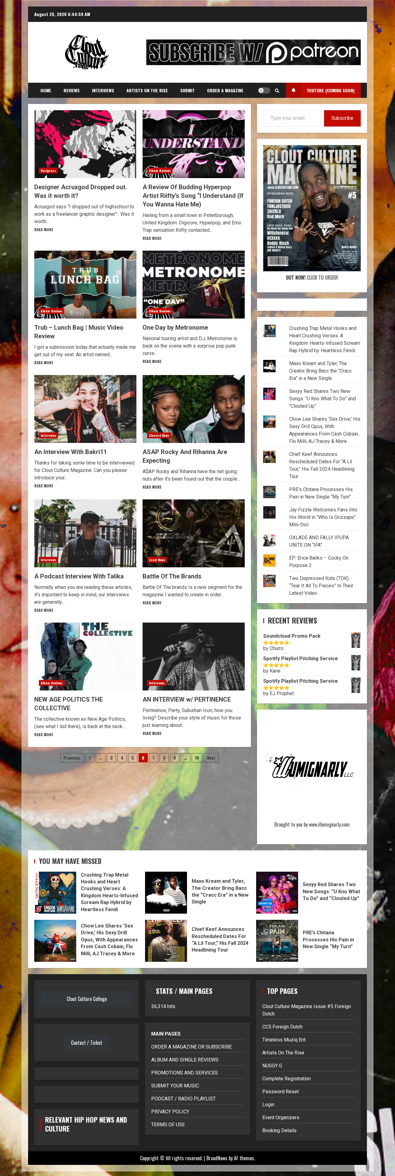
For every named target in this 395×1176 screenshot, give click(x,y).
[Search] (277, 90)
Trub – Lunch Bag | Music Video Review (85, 285)
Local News (157, 559)
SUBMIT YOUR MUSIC (175, 1086)
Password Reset (280, 1092)
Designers (48, 170)
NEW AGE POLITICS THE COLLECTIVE (85, 656)
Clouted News (159, 435)
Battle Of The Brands (194, 533)
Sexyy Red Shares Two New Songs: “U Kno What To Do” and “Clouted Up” (322, 398)
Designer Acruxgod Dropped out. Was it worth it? (85, 144)
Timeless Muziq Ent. (284, 1040)
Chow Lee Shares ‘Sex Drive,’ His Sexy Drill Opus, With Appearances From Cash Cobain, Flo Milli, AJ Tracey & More (55, 941)
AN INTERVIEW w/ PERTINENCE (194, 656)
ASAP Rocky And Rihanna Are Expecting (194, 409)
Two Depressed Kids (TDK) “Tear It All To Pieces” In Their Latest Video (321, 585)
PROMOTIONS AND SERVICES (184, 1073)
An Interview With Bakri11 (85, 409)
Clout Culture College (87, 999)
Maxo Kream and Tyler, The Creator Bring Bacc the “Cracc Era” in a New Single (320, 371)
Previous (72, 757)
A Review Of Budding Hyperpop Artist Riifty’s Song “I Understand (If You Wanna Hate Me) (194, 144)
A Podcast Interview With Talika (85, 533)
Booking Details (279, 1130)
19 (197, 757)
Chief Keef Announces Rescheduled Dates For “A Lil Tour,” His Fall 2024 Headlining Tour (166, 941)
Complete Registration (286, 1079)
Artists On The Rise (147, 90)
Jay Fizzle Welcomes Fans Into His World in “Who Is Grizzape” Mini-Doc (323, 517)
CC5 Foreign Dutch (282, 1027)
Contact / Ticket (86, 1042)
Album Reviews (160, 170)
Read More (43, 229)
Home (45, 90)
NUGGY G (272, 1066)
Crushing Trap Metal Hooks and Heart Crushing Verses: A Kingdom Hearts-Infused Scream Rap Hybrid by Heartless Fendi (55, 893)
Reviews (72, 90)
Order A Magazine (225, 90)
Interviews (103, 90)
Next (211, 757)
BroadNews (216, 1158)
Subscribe (342, 118)
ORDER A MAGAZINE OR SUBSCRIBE (191, 1047)
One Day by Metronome (194, 285)
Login (268, 1104)
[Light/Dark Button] (264, 90)
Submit (187, 90)
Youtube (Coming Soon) (331, 90)
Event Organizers (280, 1117)
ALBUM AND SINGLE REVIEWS (184, 1060)
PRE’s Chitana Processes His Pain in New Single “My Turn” (277, 941)
